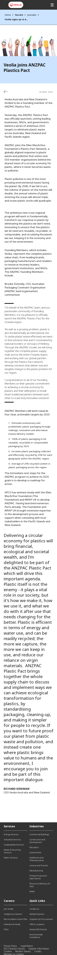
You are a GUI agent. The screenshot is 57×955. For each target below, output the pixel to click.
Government (35, 852)
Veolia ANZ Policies (38, 929)
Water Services (10, 857)
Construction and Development (37, 841)
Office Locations (36, 924)
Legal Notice (27, 945)
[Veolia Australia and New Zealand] (16, 4)
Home (8, 14)
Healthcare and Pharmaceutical (36, 859)
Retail (32, 891)
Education (34, 847)
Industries (36, 826)
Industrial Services (12, 839)
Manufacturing (36, 870)
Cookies (8, 951)
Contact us (34, 909)
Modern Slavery (23, 951)
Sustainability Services (14, 844)
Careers (9, 901)
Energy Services (11, 834)
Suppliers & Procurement (41, 919)
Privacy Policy (10, 945)
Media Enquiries (36, 914)
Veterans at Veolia (12, 924)
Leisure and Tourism (38, 865)
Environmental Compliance (36, 936)
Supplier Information (39, 948)
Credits (37, 951)
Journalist (31, 14)
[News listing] (6, 91)
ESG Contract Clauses (14, 948)
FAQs (6, 929)
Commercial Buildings (39, 834)
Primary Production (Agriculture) (38, 877)
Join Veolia (8, 909)
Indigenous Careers (13, 914)
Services (9, 826)
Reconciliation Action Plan (15, 919)
